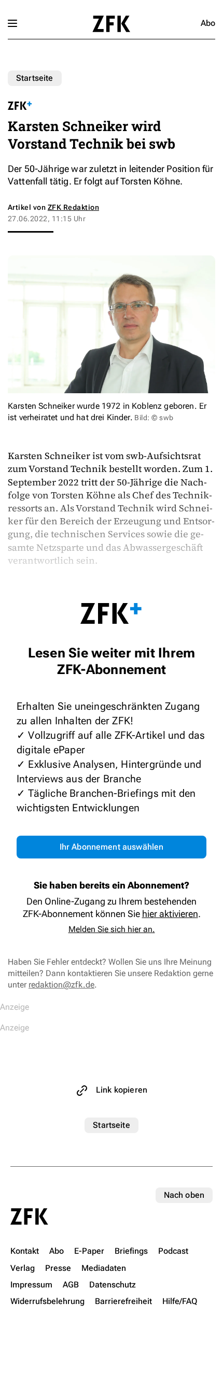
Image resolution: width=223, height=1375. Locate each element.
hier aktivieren (170, 913)
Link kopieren (121, 1090)
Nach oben (184, 1195)
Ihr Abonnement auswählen (112, 847)
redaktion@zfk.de (61, 985)
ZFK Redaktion (73, 207)
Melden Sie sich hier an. (111, 929)
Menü (12, 23)
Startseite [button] (111, 24)
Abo (208, 23)
